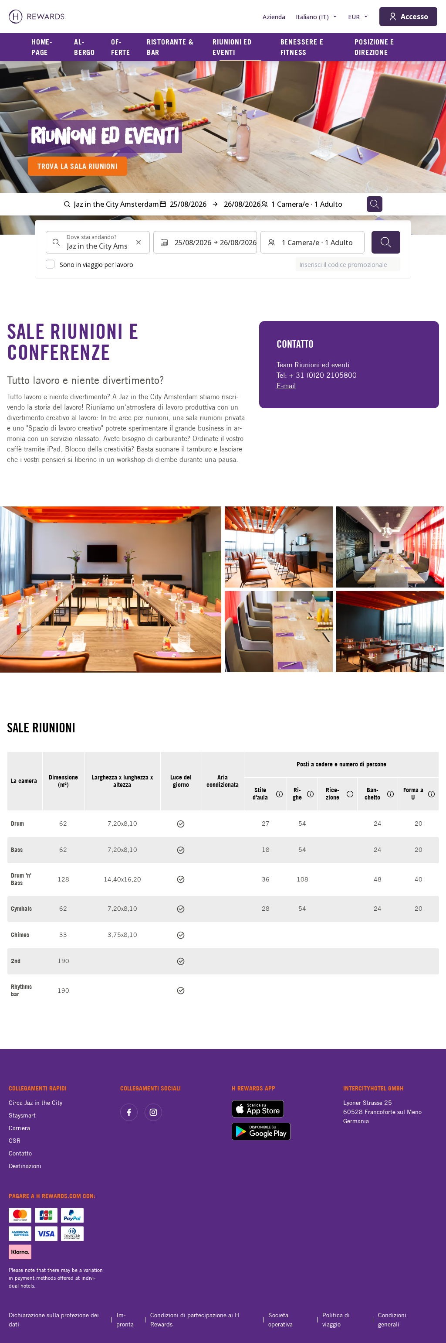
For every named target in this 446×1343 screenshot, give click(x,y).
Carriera (19, 1128)
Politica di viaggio (336, 1319)
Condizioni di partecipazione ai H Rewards (194, 1319)
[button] (110, 589)
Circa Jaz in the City (35, 1103)
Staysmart (22, 1115)
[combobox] (98, 242)
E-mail (286, 385)
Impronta (125, 1319)
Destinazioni (25, 1166)
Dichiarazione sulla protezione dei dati (54, 1319)
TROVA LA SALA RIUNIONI (77, 166)
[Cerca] (386, 242)
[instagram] (153, 1112)
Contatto (20, 1153)
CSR (14, 1141)
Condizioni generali (392, 1319)
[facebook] (129, 1112)
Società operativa (280, 1319)
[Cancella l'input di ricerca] (138, 242)
